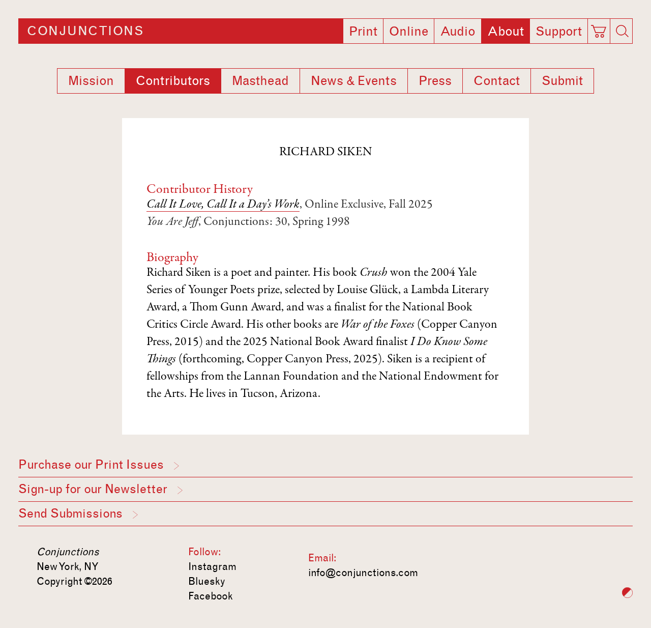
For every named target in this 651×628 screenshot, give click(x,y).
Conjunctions (85, 31)
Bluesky (206, 581)
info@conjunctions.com (363, 572)
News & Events (354, 81)
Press (435, 81)
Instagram (212, 566)
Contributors (173, 81)
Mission (91, 81)
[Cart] (600, 28)
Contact (497, 81)
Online (408, 31)
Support (559, 31)
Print (363, 31)
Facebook (210, 596)
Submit (562, 81)
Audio (458, 31)
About (505, 31)
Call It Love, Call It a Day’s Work (223, 205)
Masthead (260, 81)
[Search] (622, 31)
